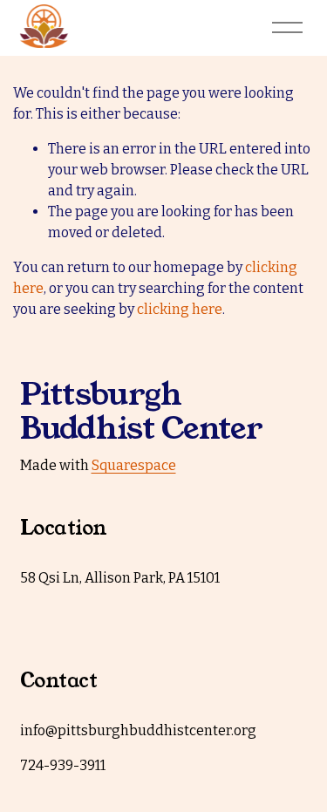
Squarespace (134, 465)
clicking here (179, 309)
